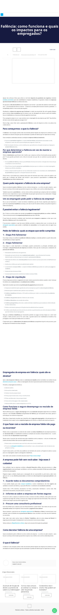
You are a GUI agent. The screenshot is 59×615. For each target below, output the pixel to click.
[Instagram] (31, 612)
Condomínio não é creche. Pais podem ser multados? (47, 588)
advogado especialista (9, 225)
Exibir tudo (52, 49)
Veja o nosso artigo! (35, 455)
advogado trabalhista (17, 446)
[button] (54, 610)
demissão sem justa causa (9, 381)
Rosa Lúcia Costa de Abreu (27, 54)
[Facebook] (27, 612)
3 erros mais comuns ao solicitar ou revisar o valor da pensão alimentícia (29, 589)
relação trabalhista (26, 484)
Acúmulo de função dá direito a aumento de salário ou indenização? (11, 588)
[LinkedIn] (29, 612)
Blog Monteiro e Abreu (18, 523)
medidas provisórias (8, 99)
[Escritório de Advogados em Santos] (29, 6)
